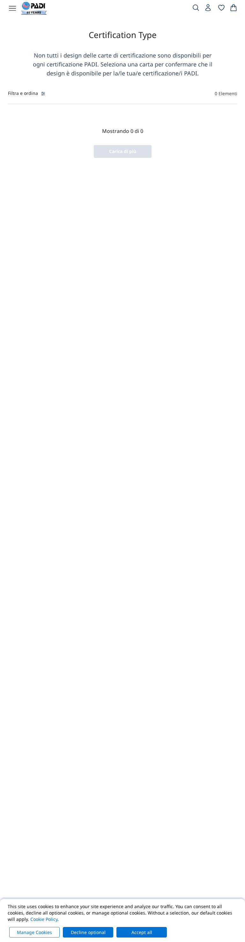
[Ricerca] (196, 9)
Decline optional (88, 932)
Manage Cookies (34, 932)
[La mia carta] (233, 9)
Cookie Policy (43, 919)
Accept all (141, 932)
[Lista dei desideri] (221, 9)
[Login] (208, 9)
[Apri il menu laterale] (12, 8)
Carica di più (122, 151)
